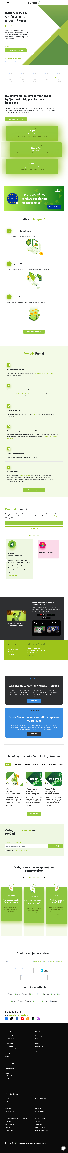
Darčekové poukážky (11, 1048)
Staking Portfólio (9, 1041)
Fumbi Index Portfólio (11, 1036)
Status (7, 1078)
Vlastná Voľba (9, 1043)
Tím (36, 1051)
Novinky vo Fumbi (39, 764)
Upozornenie (8, 1073)
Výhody (37, 1043)
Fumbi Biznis (34, 528)
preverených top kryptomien (53, 516)
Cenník (7, 1056)
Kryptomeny (18, 764)
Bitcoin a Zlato (9, 1046)
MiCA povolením (25, 476)
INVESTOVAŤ (54, 207)
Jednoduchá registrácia (16, 50)
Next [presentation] (62, 560)
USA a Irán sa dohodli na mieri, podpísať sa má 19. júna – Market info (33, 791)
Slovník (37, 1048)
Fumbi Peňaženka (10, 1054)
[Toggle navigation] (8, 2)
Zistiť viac (11, 575)
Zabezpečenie (39, 1046)
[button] (5, 46)
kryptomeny (35, 414)
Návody (27, 764)
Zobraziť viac (34, 814)
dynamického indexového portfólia (44, 373)
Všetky (8, 764)
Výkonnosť (38, 1041)
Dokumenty (8, 1070)
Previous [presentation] (6, 560)
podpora (31, 655)
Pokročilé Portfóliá (10, 1038)
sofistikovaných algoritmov (23, 394)
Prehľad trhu (52, 764)
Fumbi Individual (34, 523)
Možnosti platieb (9, 1076)
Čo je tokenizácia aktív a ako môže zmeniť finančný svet (14, 791)
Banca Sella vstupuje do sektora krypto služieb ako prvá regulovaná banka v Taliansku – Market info (52, 791)
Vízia (36, 1038)
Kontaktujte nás (9, 1068)
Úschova (7, 1051)
